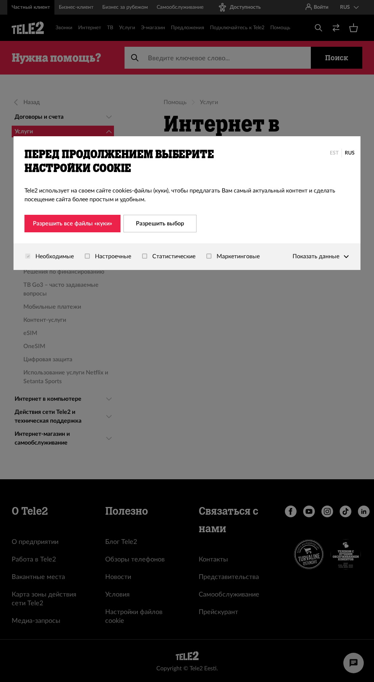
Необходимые (54, 256)
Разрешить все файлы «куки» (72, 223)
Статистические (173, 256)
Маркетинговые (237, 256)
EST (334, 153)
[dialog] (187, 203)
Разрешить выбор (160, 223)
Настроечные (112, 256)
